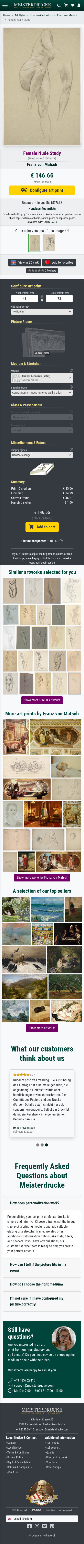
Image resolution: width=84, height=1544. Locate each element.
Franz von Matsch (67, 15)
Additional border (20, 306)
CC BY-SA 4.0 (50, 221)
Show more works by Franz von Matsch (42, 877)
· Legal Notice (14, 1447)
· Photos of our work (56, 1457)
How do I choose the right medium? (37, 1284)
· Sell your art (52, 1447)
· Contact (11, 1443)
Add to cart (44, 527)
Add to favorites (61, 262)
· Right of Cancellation (18, 1462)
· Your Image (52, 1443)
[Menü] (5, 5)
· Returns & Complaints (19, 1467)
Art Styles (20, 15)
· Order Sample (53, 1467)
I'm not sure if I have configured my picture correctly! (36, 1301)
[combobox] (42, 312)
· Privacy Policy (14, 1457)
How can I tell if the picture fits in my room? (38, 1267)
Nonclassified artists (41, 15)
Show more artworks (42, 1028)
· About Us (12, 1472)
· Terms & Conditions (17, 1452)
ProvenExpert (27, 1128)
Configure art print (45, 190)
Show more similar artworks (42, 700)
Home (6, 15)
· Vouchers (51, 1462)
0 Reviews (50, 270)
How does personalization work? (35, 1203)
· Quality (49, 1452)
